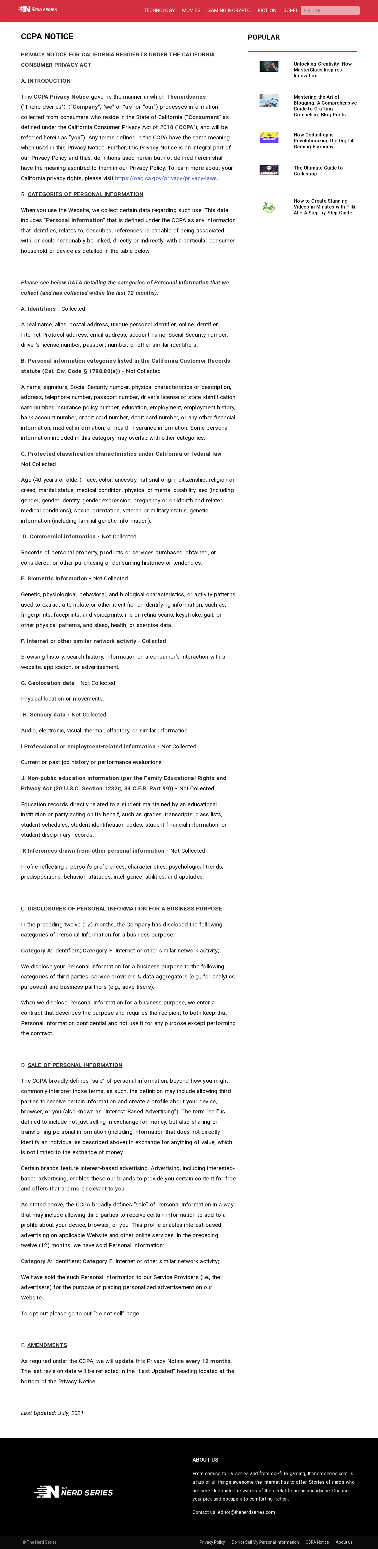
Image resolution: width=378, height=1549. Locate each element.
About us (344, 1542)
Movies (191, 10)
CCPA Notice (318, 1542)
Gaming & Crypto (229, 10)
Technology (159, 10)
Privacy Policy (213, 1542)
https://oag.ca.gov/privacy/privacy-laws (166, 178)
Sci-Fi (290, 10)
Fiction (267, 10)
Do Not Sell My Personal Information (266, 1542)
